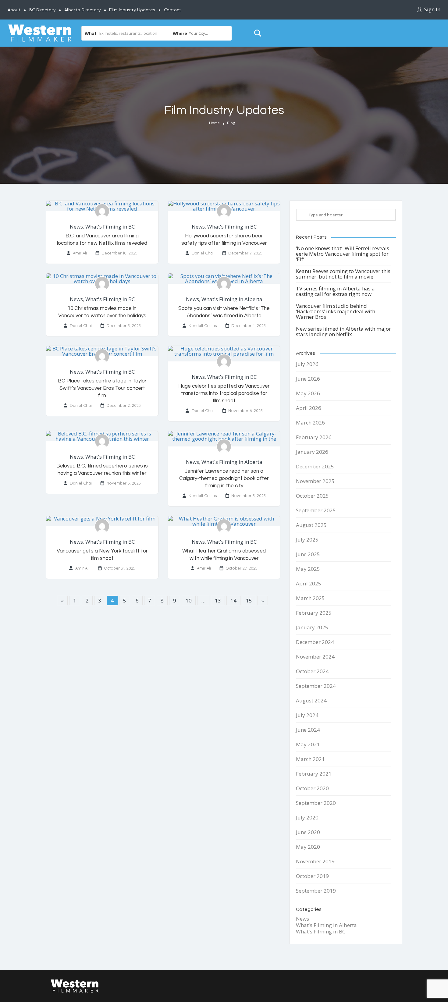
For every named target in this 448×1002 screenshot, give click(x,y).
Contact (172, 10)
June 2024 (308, 729)
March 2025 (310, 598)
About (14, 10)
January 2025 (312, 627)
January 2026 (312, 451)
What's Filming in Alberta (231, 299)
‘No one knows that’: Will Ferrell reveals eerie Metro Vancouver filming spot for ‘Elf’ (342, 254)
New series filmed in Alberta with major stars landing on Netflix (343, 331)
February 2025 (314, 612)
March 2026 (310, 422)
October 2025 (312, 495)
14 (233, 600)
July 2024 (307, 715)
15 (249, 600)
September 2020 (316, 802)
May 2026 (308, 393)
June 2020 (308, 832)
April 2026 (308, 407)
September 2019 (316, 890)
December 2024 (315, 641)
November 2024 (315, 656)
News (76, 226)
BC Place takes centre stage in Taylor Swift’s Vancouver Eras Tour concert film (102, 388)
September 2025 (316, 510)
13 (218, 600)
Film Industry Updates (132, 10)
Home (214, 123)
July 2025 (307, 539)
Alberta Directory (82, 10)
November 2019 (315, 861)
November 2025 (315, 481)
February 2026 (314, 437)
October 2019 (312, 875)
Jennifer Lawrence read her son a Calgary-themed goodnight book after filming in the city (224, 478)
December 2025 (315, 466)
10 (189, 600)
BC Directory (42, 10)
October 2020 (312, 788)
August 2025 (311, 524)
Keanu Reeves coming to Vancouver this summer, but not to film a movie (343, 274)
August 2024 (311, 700)
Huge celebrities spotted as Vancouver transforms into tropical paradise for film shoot (224, 393)
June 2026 (308, 378)
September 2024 (316, 685)
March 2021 (310, 758)
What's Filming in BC (110, 226)
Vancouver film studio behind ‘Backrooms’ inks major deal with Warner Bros (335, 311)
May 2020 (308, 846)
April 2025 (308, 583)
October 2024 (312, 671)
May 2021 (308, 744)
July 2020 (307, 817)
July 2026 (307, 364)
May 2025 (308, 568)
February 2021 (314, 773)
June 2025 (308, 554)
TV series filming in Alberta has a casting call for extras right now (335, 291)
